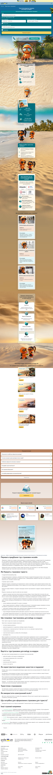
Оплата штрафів (3, 757)
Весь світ (3, 17)
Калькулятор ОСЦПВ (4, 749)
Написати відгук (14, 509)
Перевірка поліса (21, 758)
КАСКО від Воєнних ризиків (22, 750)
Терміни (36, 767)
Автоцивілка (3, 747)
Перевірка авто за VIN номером (23, 757)
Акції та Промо (37, 766)
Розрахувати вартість (26, 32)
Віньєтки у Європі (38, 757)
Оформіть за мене (34, 38)
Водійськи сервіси (4, 758)
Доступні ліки (20, 751)
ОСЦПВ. (5, 717)
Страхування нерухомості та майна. (10, 712)
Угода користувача (4, 763)
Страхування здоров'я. (8, 709)
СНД (13, 17)
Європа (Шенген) (8, 17)
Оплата (2, 766)
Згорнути (5, 727)
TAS (2, 773)
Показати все (26, 477)
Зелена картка (20, 747)
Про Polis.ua (3, 762)
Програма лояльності (4, 767)
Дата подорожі (5, 19)
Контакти (19, 762)
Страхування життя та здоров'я (40, 750)
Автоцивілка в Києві (38, 747)
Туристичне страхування (22, 749)
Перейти (21, 380)
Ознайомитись (26, 495)
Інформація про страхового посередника (25, 763)
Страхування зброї (38, 751)
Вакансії (36, 762)
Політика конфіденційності (39, 763)
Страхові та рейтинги (4, 768)
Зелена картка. (6, 722)
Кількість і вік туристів (32, 19)
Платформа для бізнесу (5, 754)
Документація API (21, 754)
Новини (19, 767)
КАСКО (2, 750)
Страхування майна (4, 751)
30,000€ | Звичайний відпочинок (9, 27)
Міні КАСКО (37, 749)
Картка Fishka (20, 766)
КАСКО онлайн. (6, 719)
